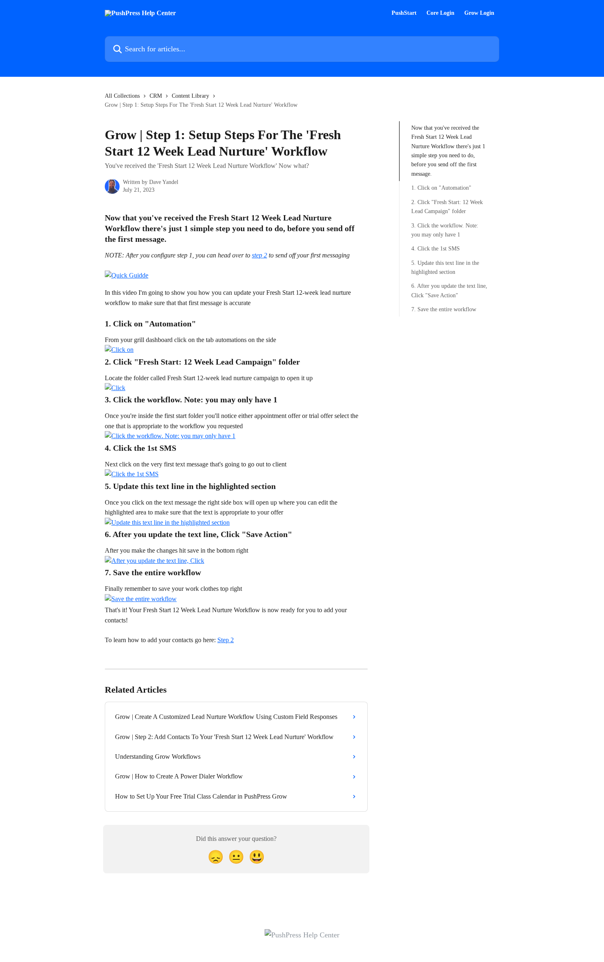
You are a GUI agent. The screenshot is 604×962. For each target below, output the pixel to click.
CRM (156, 96)
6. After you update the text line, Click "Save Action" (449, 290)
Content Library (190, 96)
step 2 (259, 255)
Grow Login (479, 13)
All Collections (122, 96)
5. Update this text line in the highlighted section (445, 267)
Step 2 (225, 639)
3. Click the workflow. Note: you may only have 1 (444, 229)
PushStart (404, 13)
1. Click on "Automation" (441, 188)
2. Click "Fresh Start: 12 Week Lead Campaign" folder (447, 206)
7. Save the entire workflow (443, 309)
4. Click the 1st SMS (435, 249)
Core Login (440, 13)
